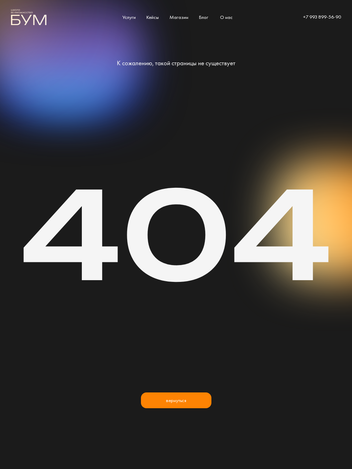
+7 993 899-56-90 (322, 16)
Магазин (178, 17)
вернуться (176, 400)
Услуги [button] (129, 17)
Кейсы (152, 17)
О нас (226, 17)
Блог (203, 17)
